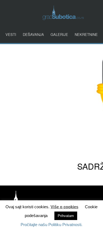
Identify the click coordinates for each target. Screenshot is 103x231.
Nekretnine (86, 34)
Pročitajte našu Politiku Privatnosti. (51, 224)
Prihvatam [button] (66, 216)
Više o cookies (64, 206)
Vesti (10, 34)
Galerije (59, 34)
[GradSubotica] (63, 18)
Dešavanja (33, 34)
